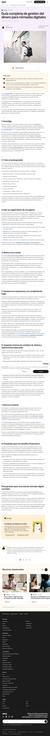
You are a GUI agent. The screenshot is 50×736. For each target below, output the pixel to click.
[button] (25, 68)
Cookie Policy (27, 368)
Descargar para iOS (9, 535)
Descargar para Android (22, 535)
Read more (7, 601)
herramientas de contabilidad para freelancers (32, 335)
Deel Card (5, 383)
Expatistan (37, 135)
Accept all (41, 371)
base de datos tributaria (16, 147)
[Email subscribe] (45, 721)
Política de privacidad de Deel (16, 724)
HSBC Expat (35, 416)
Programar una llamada (39, 1)
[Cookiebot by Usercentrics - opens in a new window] (43, 364)
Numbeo (32, 135)
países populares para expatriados (15, 255)
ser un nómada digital (6, 129)
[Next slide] (46, 569)
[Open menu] (47, 2)
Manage (24, 371)
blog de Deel (35, 506)
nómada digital (8, 93)
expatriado (37, 124)
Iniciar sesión (29, 1)
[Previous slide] (42, 569)
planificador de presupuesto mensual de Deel (27, 242)
